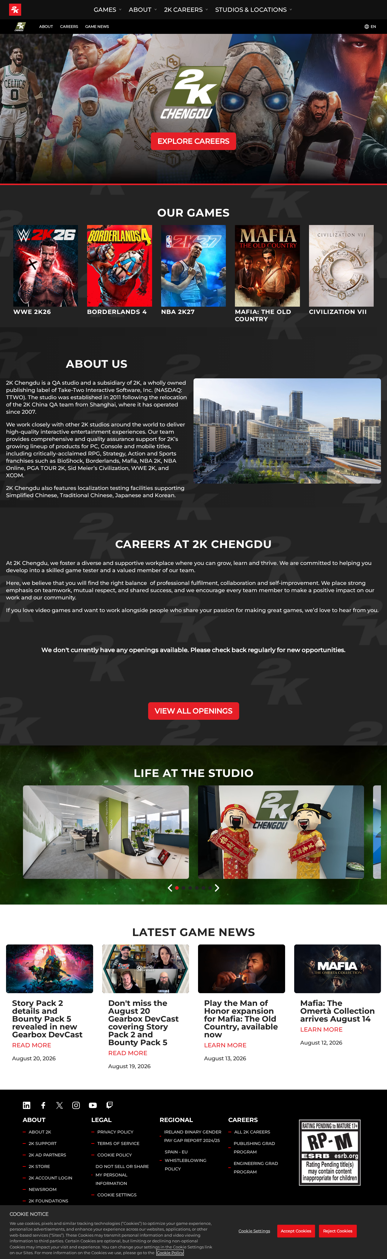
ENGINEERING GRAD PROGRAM (256, 1168)
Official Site (46, 268)
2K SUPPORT (43, 1143)
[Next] (217, 887)
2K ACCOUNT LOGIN (50, 1178)
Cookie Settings (117, 1195)
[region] (193, 1232)
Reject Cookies (338, 1230)
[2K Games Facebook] (43, 1105)
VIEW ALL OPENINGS (194, 710)
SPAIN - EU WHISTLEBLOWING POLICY (186, 1160)
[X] (59, 1105)
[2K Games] (26, 10)
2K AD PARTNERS (47, 1155)
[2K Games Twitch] (110, 1105)
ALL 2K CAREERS (252, 1132)
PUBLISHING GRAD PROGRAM (254, 1148)
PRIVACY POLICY (115, 1132)
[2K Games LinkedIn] (27, 1105)
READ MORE (31, 1045)
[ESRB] (330, 1151)
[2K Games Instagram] (76, 1105)
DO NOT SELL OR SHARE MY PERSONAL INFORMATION (122, 1175)
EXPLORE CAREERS (193, 141)
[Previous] (169, 887)
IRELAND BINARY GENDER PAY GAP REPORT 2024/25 (192, 1136)
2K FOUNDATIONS (48, 1201)
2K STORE (39, 1166)
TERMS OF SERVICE (118, 1143)
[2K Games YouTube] (93, 1105)
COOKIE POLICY (114, 1155)
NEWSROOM (43, 1189)
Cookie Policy (170, 1252)
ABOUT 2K (40, 1132)
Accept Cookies (296, 1230)
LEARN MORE (225, 1045)
